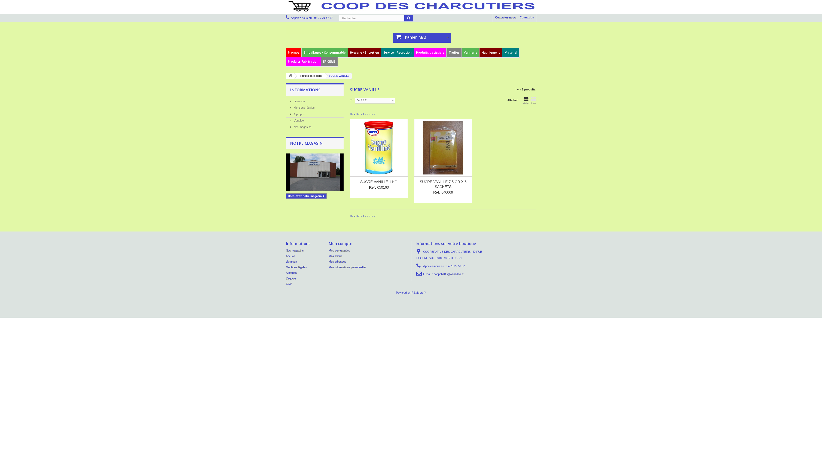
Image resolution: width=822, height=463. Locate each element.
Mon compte (340, 243)
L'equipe (298, 120)
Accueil (290, 256)
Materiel (511, 52)
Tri (351, 100)
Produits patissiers (430, 52)
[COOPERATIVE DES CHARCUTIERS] (325, 29)
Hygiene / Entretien (364, 52)
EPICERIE (329, 61)
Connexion (527, 17)
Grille (526, 103)
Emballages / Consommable (324, 52)
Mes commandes (339, 250)
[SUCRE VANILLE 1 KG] (379, 147)
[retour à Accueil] (290, 76)
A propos (299, 114)
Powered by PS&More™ (411, 292)
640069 (443, 192)
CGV (289, 284)
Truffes (454, 52)
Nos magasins (302, 127)
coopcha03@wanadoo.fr (448, 274)
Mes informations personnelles (347, 267)
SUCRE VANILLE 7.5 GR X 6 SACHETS (443, 184)
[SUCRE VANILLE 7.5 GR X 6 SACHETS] (443, 147)
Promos (293, 52)
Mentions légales (304, 107)
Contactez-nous (505, 17)
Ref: (372, 187)
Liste (533, 103)
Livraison (299, 101)
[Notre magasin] (315, 172)
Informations (305, 89)
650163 (379, 187)
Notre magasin (306, 143)
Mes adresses (337, 261)
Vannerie (470, 52)
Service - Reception (397, 52)
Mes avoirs (335, 256)
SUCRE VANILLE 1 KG (378, 182)
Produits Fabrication (303, 61)
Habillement (491, 52)
